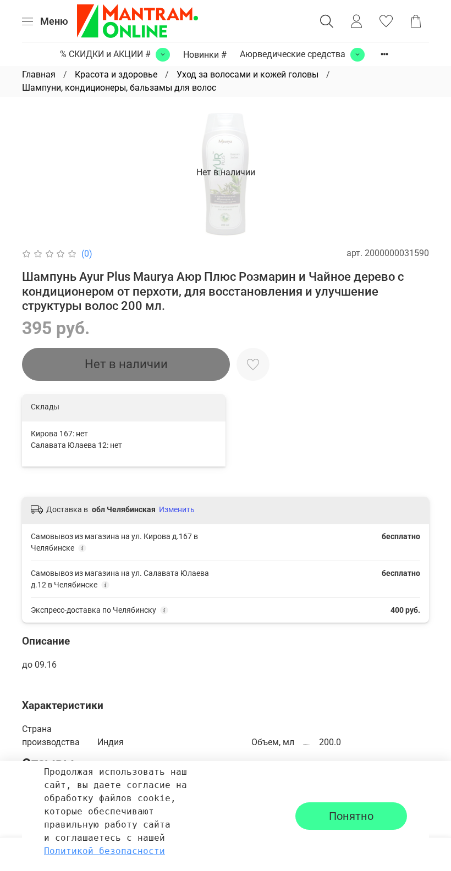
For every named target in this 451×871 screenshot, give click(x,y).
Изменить (177, 509)
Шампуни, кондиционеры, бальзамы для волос (119, 87)
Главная (39, 74)
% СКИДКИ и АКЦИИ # (105, 54)
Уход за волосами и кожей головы (247, 74)
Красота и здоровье (116, 74)
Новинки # (205, 54)
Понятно (351, 816)
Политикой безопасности (104, 851)
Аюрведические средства (292, 54)
